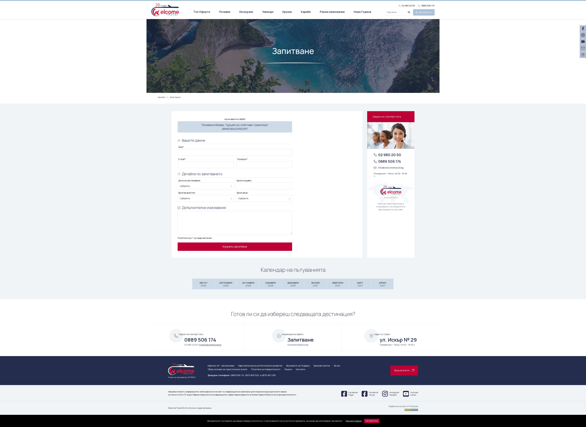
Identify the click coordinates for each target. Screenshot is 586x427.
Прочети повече (354, 421)
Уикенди (267, 12)
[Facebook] (583, 28)
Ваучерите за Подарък (298, 365)
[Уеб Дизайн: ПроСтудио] (403, 409)
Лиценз (288, 369)
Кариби (306, 12)
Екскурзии (246, 12)
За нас (337, 365)
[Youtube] (583, 41)
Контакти (300, 369)
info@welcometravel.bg (390, 167)
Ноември (270, 284)
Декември (293, 284)
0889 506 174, (238, 375)
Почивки (224, 12)
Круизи (287, 12)
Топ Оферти (201, 12)
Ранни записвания (332, 12)
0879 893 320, (252, 375)
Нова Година (362, 12)
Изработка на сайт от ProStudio (403, 406)
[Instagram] (583, 35)
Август (203, 284)
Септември (225, 284)
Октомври (248, 284)
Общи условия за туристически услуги (227, 369)
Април (382, 284)
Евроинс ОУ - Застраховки (221, 365)
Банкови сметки (322, 365)
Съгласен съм (372, 421)
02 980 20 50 (408, 5)
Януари (315, 284)
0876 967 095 (269, 375)
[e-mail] (583, 48)
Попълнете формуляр (297, 344)
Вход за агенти (425, 12)
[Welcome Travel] (165, 9)
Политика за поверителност (265, 369)
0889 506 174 (428, 5)
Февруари (337, 284)
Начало (161, 97)
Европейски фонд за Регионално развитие (260, 365)
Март (360, 284)
